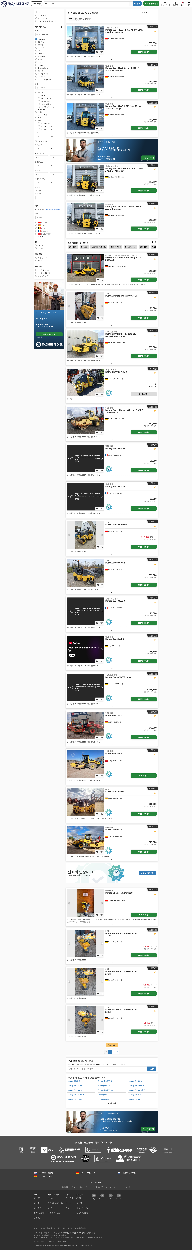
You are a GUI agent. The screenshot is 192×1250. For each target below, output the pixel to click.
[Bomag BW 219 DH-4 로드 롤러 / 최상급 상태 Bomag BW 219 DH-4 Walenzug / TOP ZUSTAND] (85, 268)
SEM (40, 71)
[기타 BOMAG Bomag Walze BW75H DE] (85, 306)
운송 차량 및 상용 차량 (47, 21)
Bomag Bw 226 (104, 1095)
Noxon (41, 65)
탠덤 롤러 (144, 247)
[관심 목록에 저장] (155, 30)
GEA (41, 53)
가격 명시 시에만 (43, 141)
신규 (40, 245)
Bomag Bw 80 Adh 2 (136, 1090)
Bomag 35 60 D (73, 1081)
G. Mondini (43, 68)
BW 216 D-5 (46, 98)
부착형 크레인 (98, 1187)
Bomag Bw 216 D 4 (105, 1090)
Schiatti (42, 77)
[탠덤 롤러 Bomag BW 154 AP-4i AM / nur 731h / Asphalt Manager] (85, 116)
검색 (138, 3)
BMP (40, 117)
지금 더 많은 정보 (148, 873)
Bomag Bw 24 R (104, 1099)
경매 (40, 261)
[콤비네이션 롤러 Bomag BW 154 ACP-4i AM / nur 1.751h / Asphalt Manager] (85, 40)
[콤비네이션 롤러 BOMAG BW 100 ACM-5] (85, 382)
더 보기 (113, 1103)
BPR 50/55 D (46, 129)
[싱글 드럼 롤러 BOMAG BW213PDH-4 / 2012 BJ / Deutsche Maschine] (85, 344)
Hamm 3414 (115, 247)
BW (40, 92)
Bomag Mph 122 (99, 247)
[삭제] (131, 3)
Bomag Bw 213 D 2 (105, 1085)
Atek (80, 1187)
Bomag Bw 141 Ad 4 (75, 1095)
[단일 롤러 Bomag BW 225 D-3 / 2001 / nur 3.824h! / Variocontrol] (85, 420)
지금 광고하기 (148, 157)
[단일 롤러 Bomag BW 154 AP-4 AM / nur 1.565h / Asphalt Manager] (85, 217)
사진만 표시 (43, 270)
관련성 (146, 13)
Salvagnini (43, 74)
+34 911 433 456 (45, 1176)
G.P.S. (41, 48)
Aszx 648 (127, 1187)
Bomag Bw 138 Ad (74, 1090)
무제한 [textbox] (40, 217)
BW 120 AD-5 (46, 101)
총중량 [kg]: (39, 162)
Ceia (40, 62)
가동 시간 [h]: (40, 153)
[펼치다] (112, 59)
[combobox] (49, 217)
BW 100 (44, 95)
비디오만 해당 (44, 273)
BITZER (41, 56)
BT (40, 112)
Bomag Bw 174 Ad (74, 1099)
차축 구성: (38, 187)
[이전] (69, 40)
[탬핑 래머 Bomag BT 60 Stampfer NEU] (85, 903)
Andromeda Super (113, 1187)
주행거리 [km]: (40, 179)
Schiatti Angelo (44, 79)
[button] (189, 3)
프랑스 (44, 231)
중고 (40, 248)
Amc (87, 1187)
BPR (40, 120)
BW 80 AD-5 (46, 104)
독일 (44, 222)
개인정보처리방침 (69, 1245)
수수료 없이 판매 (49, 334)
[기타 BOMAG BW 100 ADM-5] (85, 535)
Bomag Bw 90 (134, 1099)
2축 (39, 190)
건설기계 (42, 15)
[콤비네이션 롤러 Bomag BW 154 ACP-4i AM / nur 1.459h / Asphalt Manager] (85, 178)
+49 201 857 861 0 (87, 1173)
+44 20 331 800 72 (45, 1173)
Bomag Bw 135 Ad (74, 1085)
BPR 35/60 (45, 123)
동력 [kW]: (38, 170)
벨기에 (44, 228)
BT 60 (44, 115)
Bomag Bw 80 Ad (135, 1081)
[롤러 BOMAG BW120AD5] (85, 802)
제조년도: (38, 145)
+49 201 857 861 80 (129, 1173)
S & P (41, 42)
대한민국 (53, 209)
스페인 (44, 225)
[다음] (102, 40)
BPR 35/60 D (46, 126)
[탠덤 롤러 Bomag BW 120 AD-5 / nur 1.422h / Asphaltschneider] (85, 78)
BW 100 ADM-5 (47, 107)
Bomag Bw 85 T (134, 1095)
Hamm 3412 (130, 247)
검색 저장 (113, 1045)
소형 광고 (42, 258)
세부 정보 (145, 394)
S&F (40, 45)
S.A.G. (41, 51)
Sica (40, 59)
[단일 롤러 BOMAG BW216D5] (85, 725)
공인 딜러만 (43, 276)
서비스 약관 (79, 1245)
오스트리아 (46, 234)
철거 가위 (65, 1187)
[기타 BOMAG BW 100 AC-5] (85, 573)
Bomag (42, 39)
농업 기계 (42, 18)
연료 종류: (38, 193)
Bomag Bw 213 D (105, 1081)
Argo (74, 1187)
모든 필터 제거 (86, 19)
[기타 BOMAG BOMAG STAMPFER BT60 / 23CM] (85, 943)
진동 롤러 (73, 247)
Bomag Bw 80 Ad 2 (136, 1085)
